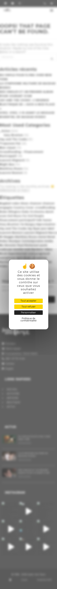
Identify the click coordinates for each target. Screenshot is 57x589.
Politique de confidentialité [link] (28, 319)
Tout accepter (28, 300)
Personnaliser (28, 312)
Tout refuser (28, 306)
